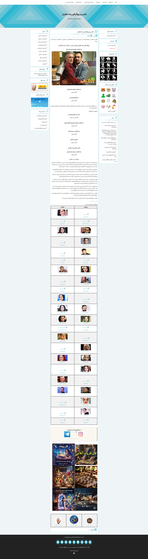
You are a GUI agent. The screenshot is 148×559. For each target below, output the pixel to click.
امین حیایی (62, 223)
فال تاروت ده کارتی (43, 54)
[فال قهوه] (86, 477)
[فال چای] (86, 500)
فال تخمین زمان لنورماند (42, 116)
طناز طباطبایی (62, 312)
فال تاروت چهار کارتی (42, 42)
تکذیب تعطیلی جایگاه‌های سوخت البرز (109, 160)
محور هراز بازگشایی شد (110, 152)
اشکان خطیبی (85, 291)
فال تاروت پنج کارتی (42, 45)
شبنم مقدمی (85, 323)
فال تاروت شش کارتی (42, 48)
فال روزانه (98, 2)
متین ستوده (62, 284)
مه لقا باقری (85, 273)
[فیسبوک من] (82, 542)
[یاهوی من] (90, 542)
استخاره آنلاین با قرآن (111, 36)
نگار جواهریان (62, 362)
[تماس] (74, 542)
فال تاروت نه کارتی (43, 51)
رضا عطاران (85, 422)
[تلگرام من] (86, 542)
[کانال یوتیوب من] (62, 542)
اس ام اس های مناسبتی (89, 2)
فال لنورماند (44, 122)
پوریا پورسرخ (62, 373)
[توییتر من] (70, 542)
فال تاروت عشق (43, 57)
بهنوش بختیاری (86, 223)
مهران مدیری (85, 351)
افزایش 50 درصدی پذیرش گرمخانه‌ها (110, 148)
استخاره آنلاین (79, 2)
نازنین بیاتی (62, 291)
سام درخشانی (86, 256)
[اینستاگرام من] (78, 542)
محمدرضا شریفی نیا (63, 330)
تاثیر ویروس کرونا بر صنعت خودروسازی (110, 126)
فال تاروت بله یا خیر (42, 61)
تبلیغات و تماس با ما (70, 2)
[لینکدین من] (58, 542)
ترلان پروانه (62, 422)
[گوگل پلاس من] (66, 542)
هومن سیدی (85, 312)
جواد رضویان (85, 362)
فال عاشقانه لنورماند (42, 119)
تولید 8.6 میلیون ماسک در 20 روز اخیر (109, 156)
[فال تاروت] (86, 455)
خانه (116, 2)
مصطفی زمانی (85, 234)
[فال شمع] (63, 477)
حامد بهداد (85, 394)
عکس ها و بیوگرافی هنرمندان (40, 128)
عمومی (89, 530)
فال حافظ (111, 2)
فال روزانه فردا (43, 125)
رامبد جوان (86, 217)
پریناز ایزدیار (62, 234)
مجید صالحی (62, 273)
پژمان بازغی (62, 351)
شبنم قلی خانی (86, 340)
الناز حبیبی (62, 301)
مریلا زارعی (62, 245)
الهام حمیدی (85, 405)
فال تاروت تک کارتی (42, 36)
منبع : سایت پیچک (93, 201)
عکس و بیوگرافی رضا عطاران (74, 14)
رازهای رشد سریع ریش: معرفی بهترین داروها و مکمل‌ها (41, 74)
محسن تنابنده (62, 415)
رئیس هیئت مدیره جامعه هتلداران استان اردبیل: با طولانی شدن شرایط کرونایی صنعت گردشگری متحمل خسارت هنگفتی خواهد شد (109, 132)
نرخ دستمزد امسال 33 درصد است (108, 122)
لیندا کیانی (86, 415)
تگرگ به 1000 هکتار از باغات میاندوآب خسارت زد (110, 143)
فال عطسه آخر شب (111, 45)
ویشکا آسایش (86, 373)
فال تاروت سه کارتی (42, 39)
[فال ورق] (63, 500)
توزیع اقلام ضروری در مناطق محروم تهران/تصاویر (109, 138)
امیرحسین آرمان (85, 245)
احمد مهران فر (62, 394)
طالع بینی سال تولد (111, 111)
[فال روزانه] (63, 455)
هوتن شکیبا (85, 330)
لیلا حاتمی (62, 262)
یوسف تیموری (86, 301)
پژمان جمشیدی (62, 383)
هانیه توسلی (85, 262)
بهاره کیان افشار (62, 405)
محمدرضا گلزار (63, 323)
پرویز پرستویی (63, 340)
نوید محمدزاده (86, 284)
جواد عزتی (62, 256)
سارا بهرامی (85, 383)
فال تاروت (104, 2)
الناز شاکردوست (62, 217)
